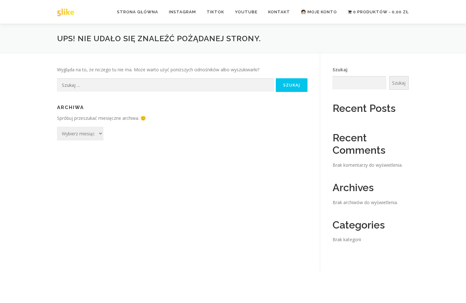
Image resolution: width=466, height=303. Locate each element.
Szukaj (340, 70)
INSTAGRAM (182, 12)
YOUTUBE (246, 12)
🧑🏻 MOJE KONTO (319, 12)
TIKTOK (215, 12)
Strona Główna (137, 12)
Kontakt (279, 12)
